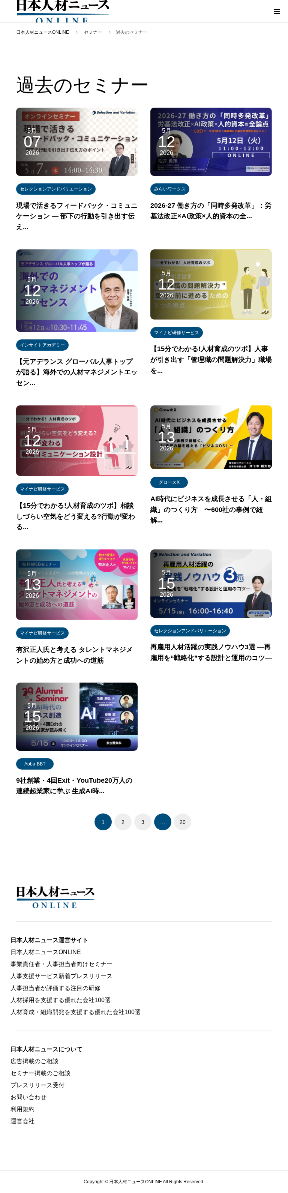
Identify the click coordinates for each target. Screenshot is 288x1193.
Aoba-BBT (34, 764)
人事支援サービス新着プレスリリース (61, 976)
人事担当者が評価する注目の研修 (55, 988)
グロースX (169, 482)
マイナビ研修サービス (176, 332)
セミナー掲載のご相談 (40, 1073)
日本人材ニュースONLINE (45, 952)
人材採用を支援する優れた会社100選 (60, 1000)
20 (183, 822)
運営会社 (22, 1121)
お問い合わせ (28, 1097)
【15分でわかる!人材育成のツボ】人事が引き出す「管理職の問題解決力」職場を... (211, 359)
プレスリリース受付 (37, 1085)
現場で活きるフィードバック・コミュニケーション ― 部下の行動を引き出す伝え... (77, 216)
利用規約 (22, 1109)
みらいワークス (170, 189)
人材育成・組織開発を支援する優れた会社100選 (75, 1012)
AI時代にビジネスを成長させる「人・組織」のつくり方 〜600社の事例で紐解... (211, 509)
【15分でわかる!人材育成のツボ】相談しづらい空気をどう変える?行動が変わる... (75, 516)
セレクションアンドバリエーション (56, 189)
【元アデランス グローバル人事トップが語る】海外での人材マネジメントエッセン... (77, 372)
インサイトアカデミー (42, 345)
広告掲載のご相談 (34, 1061)
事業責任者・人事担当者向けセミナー (61, 964)
